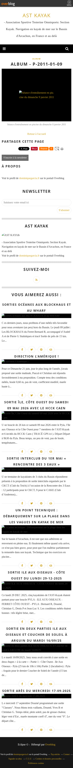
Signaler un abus (15, 759)
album (36, 58)
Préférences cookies (36, 763)
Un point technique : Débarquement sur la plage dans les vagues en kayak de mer (36, 516)
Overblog (50, 744)
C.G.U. (29, 759)
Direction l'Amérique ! (36, 356)
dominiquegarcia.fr (29, 178)
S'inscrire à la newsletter (15, 157)
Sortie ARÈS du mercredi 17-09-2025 (36, 691)
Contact (66, 754)
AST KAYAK (37, 15)
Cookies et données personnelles (48, 759)
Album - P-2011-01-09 (36, 64)
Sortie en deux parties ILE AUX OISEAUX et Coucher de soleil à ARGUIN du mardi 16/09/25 (36, 634)
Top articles (55, 754)
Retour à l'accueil (36, 133)
